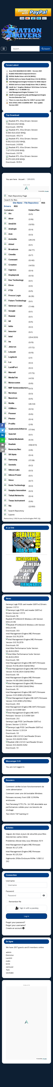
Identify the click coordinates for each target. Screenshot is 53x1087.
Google (12, 311)
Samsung (13, 459)
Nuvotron (13, 398)
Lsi (10, 362)
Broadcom (13, 249)
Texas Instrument (17, 500)
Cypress (12, 270)
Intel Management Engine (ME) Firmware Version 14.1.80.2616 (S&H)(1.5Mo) (23, 679)
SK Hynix (12, 454)
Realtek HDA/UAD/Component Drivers (22, 74)
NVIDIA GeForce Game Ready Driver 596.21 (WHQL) (27, 84)
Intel (11, 336)
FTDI (11, 290)
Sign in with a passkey (29, 908)
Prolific (12, 424)
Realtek (12, 444)
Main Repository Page (17, 195)
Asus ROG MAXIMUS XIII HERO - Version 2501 (25, 71)
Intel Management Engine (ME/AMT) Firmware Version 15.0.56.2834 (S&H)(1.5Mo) (25, 664)
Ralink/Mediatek (16, 439)
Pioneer (12, 413)
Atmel (11, 244)
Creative (13, 265)
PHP (35, 518)
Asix (10, 234)
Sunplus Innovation (17, 490)
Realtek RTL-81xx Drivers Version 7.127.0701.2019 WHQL (22, 149)
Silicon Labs (14, 470)
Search (47, 48)
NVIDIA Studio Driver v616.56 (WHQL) (22, 76)
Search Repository (16, 510)
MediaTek (13, 377)
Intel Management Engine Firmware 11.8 (23, 92)
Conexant (13, 259)
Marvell (12, 372)
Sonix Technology (17, 485)
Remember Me (15, 901)
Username (10, 880)
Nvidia (11, 403)
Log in (26, 916)
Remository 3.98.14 (11, 518)
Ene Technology (16, 280)
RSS (43, 203)
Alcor (11, 218)
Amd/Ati (12, 224)
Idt (10, 321)
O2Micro (13, 408)
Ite (10, 342)
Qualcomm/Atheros (18, 429)
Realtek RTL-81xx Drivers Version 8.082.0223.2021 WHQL (22, 140)
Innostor (12, 331)
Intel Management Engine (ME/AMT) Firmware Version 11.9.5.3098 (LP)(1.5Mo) (25, 694)
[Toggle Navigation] (3, 49)
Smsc (11, 480)
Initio (11, 326)
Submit (11, 514)
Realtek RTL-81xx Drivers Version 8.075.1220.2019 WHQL (22, 158)
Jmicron (12, 347)
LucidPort (13, 367)
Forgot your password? (15, 922)
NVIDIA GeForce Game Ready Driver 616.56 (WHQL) (27, 79)
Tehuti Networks (16, 495)
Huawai (12, 316)
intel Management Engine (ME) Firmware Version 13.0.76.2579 (23, 635)
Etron (11, 285)
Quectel (12, 434)
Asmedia (13, 239)
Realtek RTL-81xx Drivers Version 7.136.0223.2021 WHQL (22, 122)
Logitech (13, 357)
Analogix (13, 229)
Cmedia (12, 254)
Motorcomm (14, 383)
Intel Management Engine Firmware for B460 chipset (27, 82)
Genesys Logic (15, 306)
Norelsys (13, 393)
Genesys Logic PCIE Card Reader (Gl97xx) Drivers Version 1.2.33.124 (23, 723)
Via (10, 506)
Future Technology (17, 300)
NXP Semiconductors (18, 388)
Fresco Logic (15, 295)
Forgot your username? (16, 925)
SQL (39, 518)
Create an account (14, 928)
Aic (10, 213)
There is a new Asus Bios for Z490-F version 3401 (27, 100)
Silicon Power (15, 475)
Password (10, 891)
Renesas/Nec (15, 449)
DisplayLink (14, 275)
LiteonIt (12, 352)
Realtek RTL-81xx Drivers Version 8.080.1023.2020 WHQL (22, 131)
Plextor (12, 418)
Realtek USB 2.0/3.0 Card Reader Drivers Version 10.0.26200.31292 (23, 737)
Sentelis (12, 465)
